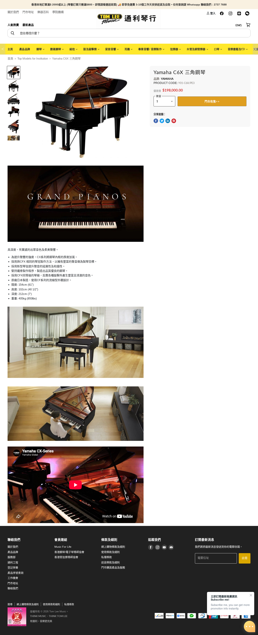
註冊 (244, 558)
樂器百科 (43, 12)
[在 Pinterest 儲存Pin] (173, 121)
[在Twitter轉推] (162, 121)
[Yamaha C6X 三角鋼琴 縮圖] (13, 86)
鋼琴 (39, 49)
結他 (72, 49)
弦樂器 (174, 49)
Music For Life (62, 546)
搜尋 (10, 604)
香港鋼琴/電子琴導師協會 (69, 552)
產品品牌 (24, 49)
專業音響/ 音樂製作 (150, 49)
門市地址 (28, 12)
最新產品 (28, 24)
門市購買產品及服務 (113, 567)
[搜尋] (12, 33)
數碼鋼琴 (56, 49)
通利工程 (13, 562)
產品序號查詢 (15, 572)
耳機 (127, 49)
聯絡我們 (13, 588)
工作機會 (13, 577)
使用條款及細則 (110, 552)
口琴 (217, 49)
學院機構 (58, 12)
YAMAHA (167, 78)
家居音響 (111, 49)
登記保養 (13, 567)
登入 (213, 13)
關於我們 (13, 12)
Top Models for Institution (32, 58)
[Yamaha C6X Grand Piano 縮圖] (13, 72)
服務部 (11, 557)
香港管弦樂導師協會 (66, 557)
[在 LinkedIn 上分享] (167, 121)
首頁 (10, 58)
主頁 (10, 49)
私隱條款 (106, 557)
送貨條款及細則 (110, 562)
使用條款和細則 (51, 604)
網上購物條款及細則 (113, 546)
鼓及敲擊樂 (90, 49)
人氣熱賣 (13, 24)
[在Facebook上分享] (156, 121)
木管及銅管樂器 (196, 49)
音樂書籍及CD (237, 49)
